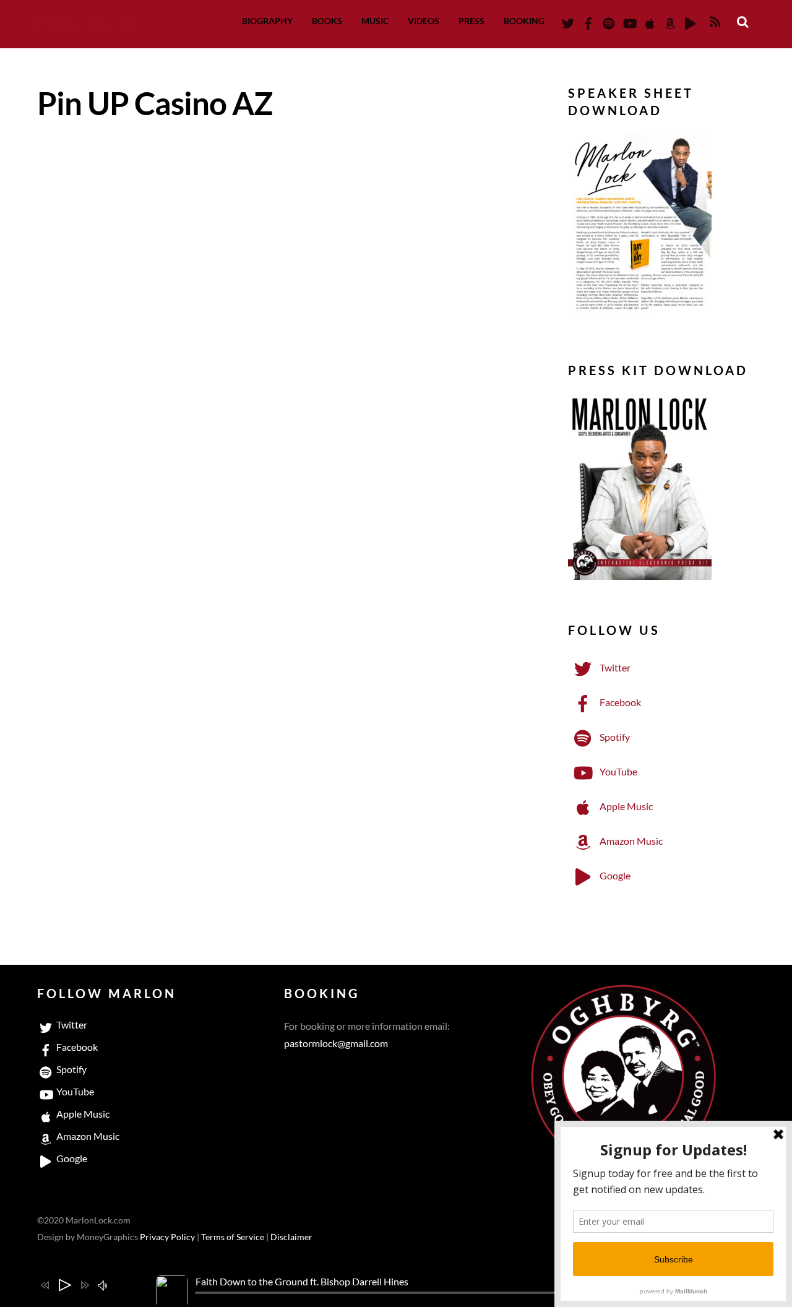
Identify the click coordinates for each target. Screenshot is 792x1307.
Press (471, 20)
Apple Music (625, 806)
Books (327, 20)
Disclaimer (291, 1237)
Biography (267, 20)
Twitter (614, 667)
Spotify (614, 737)
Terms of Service (232, 1237)
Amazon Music (630, 841)
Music (375, 20)
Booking (524, 20)
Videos (423, 20)
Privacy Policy (167, 1237)
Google (614, 875)
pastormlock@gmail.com (336, 1043)
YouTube (617, 771)
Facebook (619, 702)
